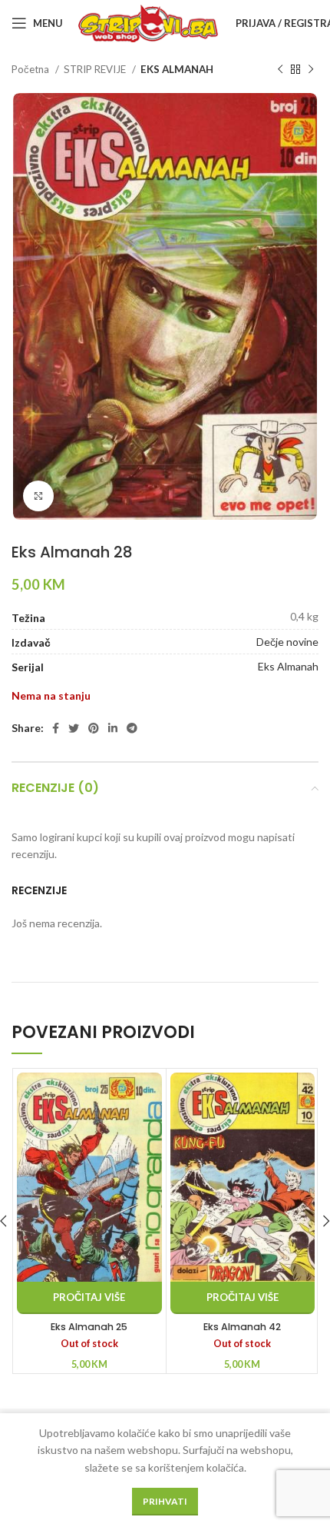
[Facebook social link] (56, 728)
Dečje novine (287, 641)
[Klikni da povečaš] (38, 496)
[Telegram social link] (132, 728)
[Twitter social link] (74, 728)
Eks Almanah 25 (89, 1326)
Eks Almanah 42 (242, 1326)
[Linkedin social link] (113, 728)
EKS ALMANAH (176, 69)
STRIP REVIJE (96, 69)
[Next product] (310, 70)
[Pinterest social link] (94, 728)
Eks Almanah (288, 666)
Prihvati (165, 1501)
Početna (31, 69)
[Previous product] (280, 70)
